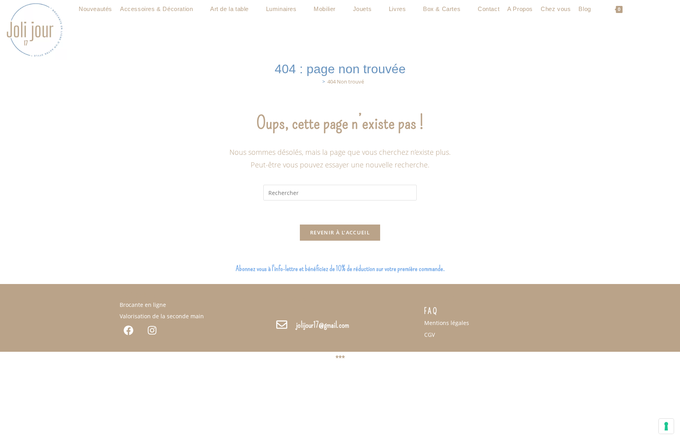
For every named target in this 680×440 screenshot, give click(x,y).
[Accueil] (318, 81)
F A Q (430, 311)
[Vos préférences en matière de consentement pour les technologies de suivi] (666, 426)
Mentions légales (446, 323)
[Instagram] (152, 330)
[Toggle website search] (632, 9)
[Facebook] (128, 330)
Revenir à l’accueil (340, 232)
